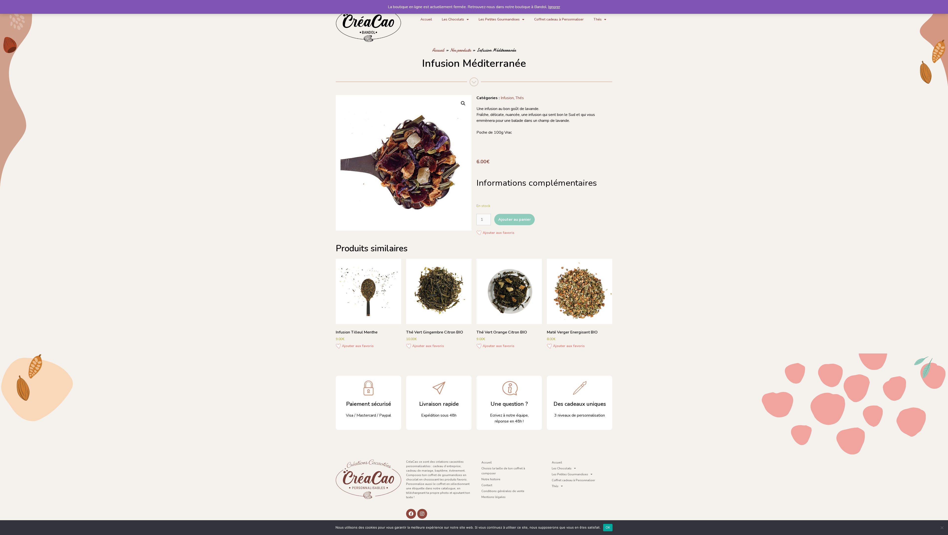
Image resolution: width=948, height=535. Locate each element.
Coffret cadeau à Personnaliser (559, 19)
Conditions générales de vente (502, 491)
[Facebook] (411, 514)
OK (608, 527)
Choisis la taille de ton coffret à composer (503, 470)
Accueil (426, 19)
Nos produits (460, 50)
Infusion (507, 98)
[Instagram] (422, 514)
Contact (486, 485)
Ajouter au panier (514, 219)
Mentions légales (493, 497)
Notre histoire (490, 479)
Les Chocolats (453, 19)
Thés (597, 19)
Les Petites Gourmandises (499, 19)
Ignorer (554, 7)
